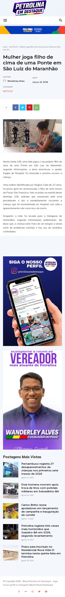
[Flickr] (25, 591)
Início (5, 47)
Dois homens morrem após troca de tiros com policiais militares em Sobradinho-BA (40, 488)
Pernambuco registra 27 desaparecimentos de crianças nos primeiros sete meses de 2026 (39, 468)
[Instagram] (32, 591)
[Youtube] (46, 591)
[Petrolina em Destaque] (32, 8)
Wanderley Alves (15, 81)
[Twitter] (23, 107)
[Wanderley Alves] (5, 81)
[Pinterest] (29, 107)
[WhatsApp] (36, 107)
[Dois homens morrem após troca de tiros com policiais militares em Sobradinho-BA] (10, 490)
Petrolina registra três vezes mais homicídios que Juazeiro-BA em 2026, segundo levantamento (40, 530)
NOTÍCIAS (14, 47)
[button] (5, 20)
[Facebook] (16, 107)
